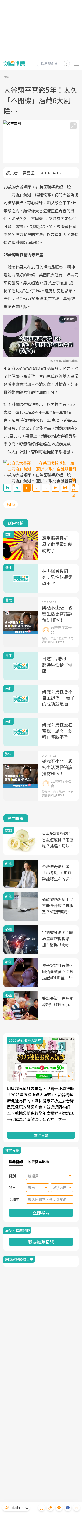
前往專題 (41, 1135)
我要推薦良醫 (41, 1242)
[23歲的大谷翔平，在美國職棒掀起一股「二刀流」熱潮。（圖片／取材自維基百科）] (41, 466)
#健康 (10, 504)
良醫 (6, 77)
